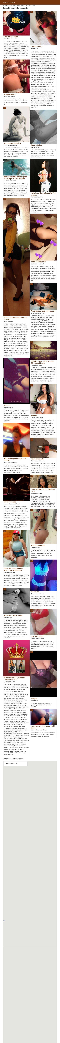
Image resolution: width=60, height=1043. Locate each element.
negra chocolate (37, 459)
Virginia (28, 5)
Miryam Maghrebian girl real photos (15, 459)
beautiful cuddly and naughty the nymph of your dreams (15, 178)
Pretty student (9, 94)
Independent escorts (9, 5)
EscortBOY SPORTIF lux (13, 615)
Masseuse (35, 592)
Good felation (36, 145)
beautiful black (36, 46)
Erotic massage (10, 502)
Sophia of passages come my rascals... (15, 318)
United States (20, 5)
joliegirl (34, 699)
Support (7, 405)
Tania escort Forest (38, 262)
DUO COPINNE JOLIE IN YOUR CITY (43, 490)
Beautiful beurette (38, 545)
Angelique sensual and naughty (43, 311)
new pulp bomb (37, 637)
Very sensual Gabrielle (12, 143)
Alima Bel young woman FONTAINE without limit (13, 570)
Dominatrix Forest (11, 37)
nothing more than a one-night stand (43, 727)
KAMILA (34, 415)
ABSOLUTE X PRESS (9, 2)
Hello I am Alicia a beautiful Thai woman (43, 194)
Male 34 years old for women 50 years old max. (42, 362)
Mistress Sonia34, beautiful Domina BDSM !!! (14, 679)
